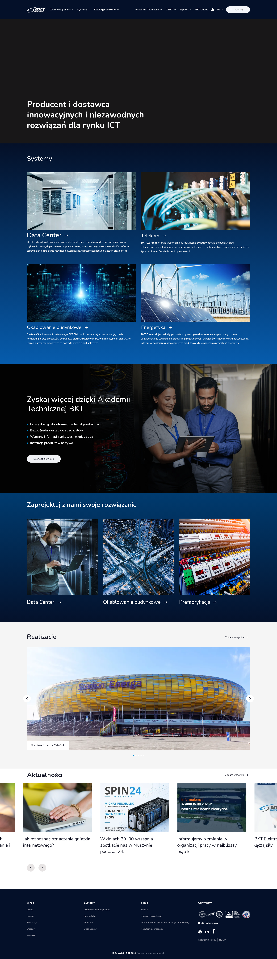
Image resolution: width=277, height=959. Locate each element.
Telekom (150, 235)
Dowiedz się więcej (43, 458)
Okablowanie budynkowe (54, 327)
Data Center (44, 235)
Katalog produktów (105, 9)
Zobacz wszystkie (234, 637)
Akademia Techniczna (147, 9)
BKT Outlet (201, 9)
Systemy (82, 9)
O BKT (169, 9)
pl (218, 9)
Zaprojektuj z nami (60, 9)
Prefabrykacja (194, 602)
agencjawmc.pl (156, 953)
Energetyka (153, 327)
